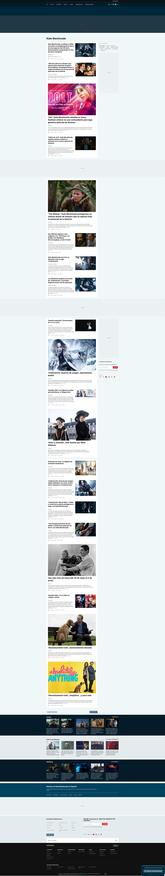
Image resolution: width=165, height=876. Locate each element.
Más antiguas (93, 712)
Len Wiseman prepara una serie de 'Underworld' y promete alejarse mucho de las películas (60, 281)
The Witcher (103, 50)
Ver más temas (50, 834)
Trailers (50, 146)
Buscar (116, 840)
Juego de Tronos (108, 48)
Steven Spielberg (102, 45)
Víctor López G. (54, 58)
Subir (115, 845)
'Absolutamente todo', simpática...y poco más (69, 695)
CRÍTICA (52, 4)
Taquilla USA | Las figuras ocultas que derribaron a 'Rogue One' (61, 391)
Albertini (52, 229)
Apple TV (70, 794)
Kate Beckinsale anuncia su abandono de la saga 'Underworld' (58, 259)
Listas (73, 825)
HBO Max (80, 794)
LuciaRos (53, 590)
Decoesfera (101, 853)
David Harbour (102, 47)
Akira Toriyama (115, 48)
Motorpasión (91, 851)
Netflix (102, 48)
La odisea (75, 794)
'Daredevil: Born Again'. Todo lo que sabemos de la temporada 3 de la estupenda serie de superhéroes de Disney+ (112, 752)
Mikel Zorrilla (54, 79)
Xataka (48, 851)
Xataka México (49, 866)
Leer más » (59, 56)
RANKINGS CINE (79, 4)
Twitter (118, 4)
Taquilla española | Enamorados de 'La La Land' (60, 321)
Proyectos (50, 54)
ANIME (71, 4)
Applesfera (48, 855)
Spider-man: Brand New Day (63, 831)
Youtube (115, 4)
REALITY (65, 4)
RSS (112, 377)
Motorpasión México (92, 866)
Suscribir (115, 367)
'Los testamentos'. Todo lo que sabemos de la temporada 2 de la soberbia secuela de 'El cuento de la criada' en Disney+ (97, 752)
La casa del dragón (50, 830)
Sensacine (69, 851)
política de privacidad (114, 370)
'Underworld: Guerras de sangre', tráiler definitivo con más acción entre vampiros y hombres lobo (61, 483)
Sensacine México (71, 866)
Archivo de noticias (52, 712)
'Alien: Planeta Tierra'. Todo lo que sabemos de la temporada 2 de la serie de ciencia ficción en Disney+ (67, 752)
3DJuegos (59, 851)
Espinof (69, 853)
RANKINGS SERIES (89, 4)
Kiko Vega (53, 252)
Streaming (49, 762)
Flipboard (113, 4)
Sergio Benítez (54, 705)
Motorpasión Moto (92, 853)
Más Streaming (114, 761)
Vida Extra (59, 853)
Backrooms (113, 45)
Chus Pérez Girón (54, 657)
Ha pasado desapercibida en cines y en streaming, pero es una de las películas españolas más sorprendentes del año (67, 730)
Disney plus (74, 822)
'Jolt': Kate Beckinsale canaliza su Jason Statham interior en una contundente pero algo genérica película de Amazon (70, 120)
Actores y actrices (52, 74)
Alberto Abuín (54, 455)
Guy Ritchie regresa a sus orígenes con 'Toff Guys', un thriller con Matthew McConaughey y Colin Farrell (59, 237)
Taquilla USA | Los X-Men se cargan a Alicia (59, 596)
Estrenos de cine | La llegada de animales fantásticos (60, 463)
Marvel (107, 47)
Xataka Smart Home (50, 857)
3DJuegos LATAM (60, 866)
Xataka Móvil (49, 853)
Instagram (109, 4)
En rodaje (50, 325)
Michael (108, 45)
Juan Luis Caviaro (54, 335)
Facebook (111, 4)
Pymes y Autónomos (113, 853)
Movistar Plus (49, 825)
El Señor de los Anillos (114, 47)
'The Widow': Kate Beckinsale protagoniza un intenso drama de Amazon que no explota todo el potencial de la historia (70, 216)
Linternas (73, 830)
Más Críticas (115, 717)
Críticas (50, 125)
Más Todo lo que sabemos (112, 739)
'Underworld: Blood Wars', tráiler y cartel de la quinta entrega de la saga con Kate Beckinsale (61, 504)
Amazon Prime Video (64, 794)
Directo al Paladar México (82, 867)
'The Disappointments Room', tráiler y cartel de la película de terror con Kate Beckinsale (59, 526)
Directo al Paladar (82, 851)
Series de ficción (52, 285)
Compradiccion (102, 855)
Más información (82, 874)
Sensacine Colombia (71, 868)
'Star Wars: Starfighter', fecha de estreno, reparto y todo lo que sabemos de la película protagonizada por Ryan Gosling (52, 752)
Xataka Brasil (49, 868)
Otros (49, 583)
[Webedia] (116, 1)
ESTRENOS (58, 4)
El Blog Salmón (113, 851)
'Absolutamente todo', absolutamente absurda (70, 647)
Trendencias (102, 851)
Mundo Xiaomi (49, 858)
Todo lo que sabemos (52, 739)
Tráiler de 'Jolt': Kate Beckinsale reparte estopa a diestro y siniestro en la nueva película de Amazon (60, 140)
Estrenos (50, 466)
